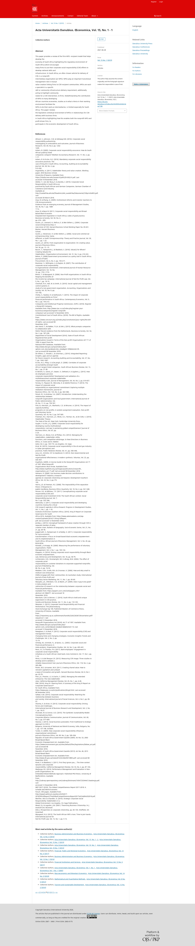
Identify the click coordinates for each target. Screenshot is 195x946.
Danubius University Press (142, 43)
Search (158, 16)
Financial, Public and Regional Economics (70, 851)
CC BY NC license (93, 913)
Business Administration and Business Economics (74, 834)
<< (36, 892)
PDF (102, 39)
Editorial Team (82, 16)
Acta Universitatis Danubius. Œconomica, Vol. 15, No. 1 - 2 (77, 839)
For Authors (136, 71)
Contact (70, 16)
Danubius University (140, 54)
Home (37, 23)
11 (53, 892)
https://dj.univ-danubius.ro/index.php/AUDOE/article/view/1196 (112, 104)
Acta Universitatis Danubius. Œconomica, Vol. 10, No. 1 (75, 845)
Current (35, 16)
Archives (45, 16)
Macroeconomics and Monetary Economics (71, 873)
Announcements (58, 16)
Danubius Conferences (141, 47)
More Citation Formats (106, 111)
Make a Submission (141, 84)
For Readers (136, 67)
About (94, 16)
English (135, 30)
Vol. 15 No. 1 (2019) (57, 23)
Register (154, 2)
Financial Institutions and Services (68, 862)
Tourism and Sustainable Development (69, 885)
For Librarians (137, 74)
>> (57, 892)
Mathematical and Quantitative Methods (70, 879)
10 (51, 892)
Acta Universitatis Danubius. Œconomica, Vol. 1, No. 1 (75, 868)
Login (161, 2)
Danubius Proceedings (141, 50)
